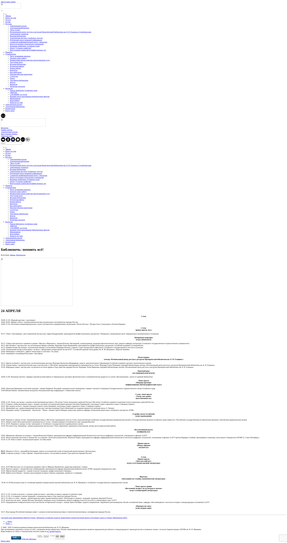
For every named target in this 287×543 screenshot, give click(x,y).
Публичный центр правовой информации (26, 40)
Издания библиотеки (18, 36)
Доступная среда (16, 62)
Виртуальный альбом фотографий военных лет (28, 50)
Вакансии (13, 84)
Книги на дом (10, 18)
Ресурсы (8, 24)
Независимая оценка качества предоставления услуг (30, 60)
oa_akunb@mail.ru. (54, 531)
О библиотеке (10, 54)
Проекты (8, 52)
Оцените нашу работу (18, 58)
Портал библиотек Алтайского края (23, 90)
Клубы (8, 22)
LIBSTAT (13, 92)
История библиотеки (18, 64)
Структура (14, 76)
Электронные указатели (19, 34)
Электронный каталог (18, 26)
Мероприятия (15, 98)
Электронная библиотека (19, 28)
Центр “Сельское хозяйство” (21, 48)
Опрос (12, 78)
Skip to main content (8, 2)
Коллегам (9, 88)
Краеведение (10, 109)
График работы (6, 130)
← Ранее (8, 521)
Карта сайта (9, 111)
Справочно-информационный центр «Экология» (28, 42)
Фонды (12, 82)
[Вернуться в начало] (11, 8)
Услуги (8, 20)
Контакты (13, 70)
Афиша (8, 16)
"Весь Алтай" (15, 30)
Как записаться (15, 72)
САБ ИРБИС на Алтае (18, 94)
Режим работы (15, 68)
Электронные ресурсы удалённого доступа (26, 38)
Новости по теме (16, 103)
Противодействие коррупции (21, 74)
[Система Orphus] (51, 539)
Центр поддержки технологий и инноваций (27, 44)
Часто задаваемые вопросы (20, 56)
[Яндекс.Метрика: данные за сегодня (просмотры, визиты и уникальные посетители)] (29, 539)
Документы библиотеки (19, 80)
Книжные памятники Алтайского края (24, 46)
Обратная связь (7, 136)
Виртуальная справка (9, 134)
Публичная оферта (17, 66)
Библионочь (20, 255)
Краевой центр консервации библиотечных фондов (29, 96)
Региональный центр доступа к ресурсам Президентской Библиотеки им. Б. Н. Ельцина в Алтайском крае (50, 32)
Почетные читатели (17, 86)
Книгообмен (15, 100)
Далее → (8, 524)
